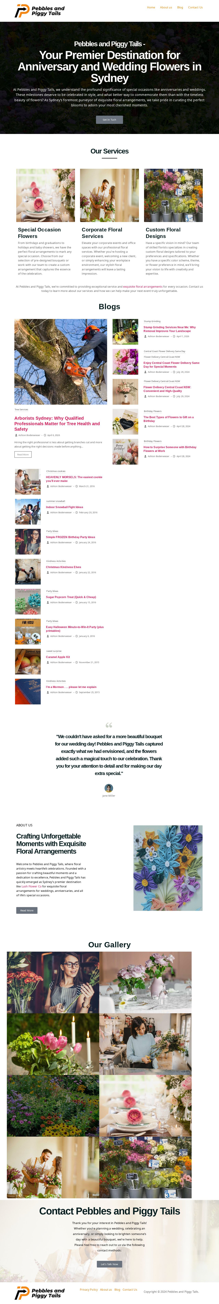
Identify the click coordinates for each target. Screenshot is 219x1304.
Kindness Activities (56, 561)
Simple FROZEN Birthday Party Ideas (70, 537)
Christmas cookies (55, 471)
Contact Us (195, 7)
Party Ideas (52, 531)
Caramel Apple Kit (58, 657)
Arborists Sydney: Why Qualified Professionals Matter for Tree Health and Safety (57, 424)
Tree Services (21, 409)
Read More (23, 454)
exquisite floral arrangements (143, 286)
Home (151, 7)
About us (166, 7)
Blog (180, 7)
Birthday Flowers (153, 411)
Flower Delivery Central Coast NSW (162, 356)
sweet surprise (53, 651)
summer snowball (55, 501)
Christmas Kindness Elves (63, 567)
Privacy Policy (89, 1289)
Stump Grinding (152, 321)
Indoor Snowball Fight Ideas (64, 507)
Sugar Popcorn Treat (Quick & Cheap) (71, 597)
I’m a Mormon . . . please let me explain (71, 687)
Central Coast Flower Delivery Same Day (164, 351)
